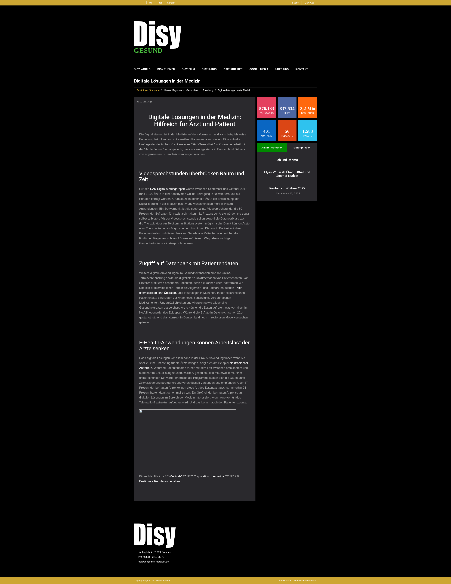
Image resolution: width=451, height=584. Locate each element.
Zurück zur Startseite (148, 90)
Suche (295, 2)
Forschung (208, 90)
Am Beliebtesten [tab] (272, 147)
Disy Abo (309, 2)
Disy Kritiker (233, 69)
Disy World (142, 69)
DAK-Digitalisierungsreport (167, 189)
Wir (150, 2)
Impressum (285, 580)
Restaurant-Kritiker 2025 (287, 188)
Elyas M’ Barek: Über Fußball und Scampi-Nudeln (287, 174)
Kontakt (171, 2)
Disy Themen (166, 69)
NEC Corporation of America (205, 476)
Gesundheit (192, 90)
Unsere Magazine (173, 90)
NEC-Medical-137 (174, 476)
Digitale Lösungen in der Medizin (234, 90)
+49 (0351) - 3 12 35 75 (151, 556)
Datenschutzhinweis (305, 580)
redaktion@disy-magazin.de (153, 561)
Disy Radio (209, 69)
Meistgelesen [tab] (302, 147)
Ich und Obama (287, 160)
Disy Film (188, 69)
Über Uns (282, 69)
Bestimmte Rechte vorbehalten (159, 481)
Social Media (258, 69)
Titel (159, 2)
